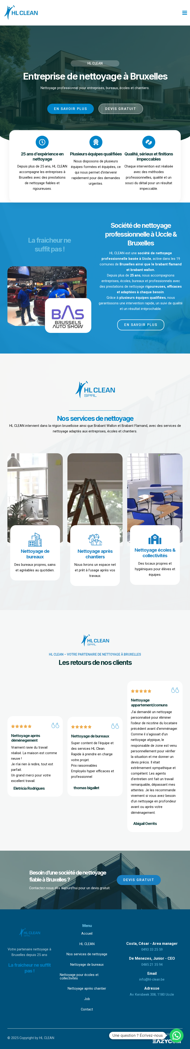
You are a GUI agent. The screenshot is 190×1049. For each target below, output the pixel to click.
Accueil (86, 933)
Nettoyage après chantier (87, 988)
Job (87, 999)
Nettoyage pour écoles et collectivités (79, 976)
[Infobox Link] (35, 553)
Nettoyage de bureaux (87, 964)
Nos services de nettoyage (86, 954)
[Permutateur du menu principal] (184, 12)
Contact (87, 1009)
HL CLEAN (87, 944)
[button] (177, 1036)
